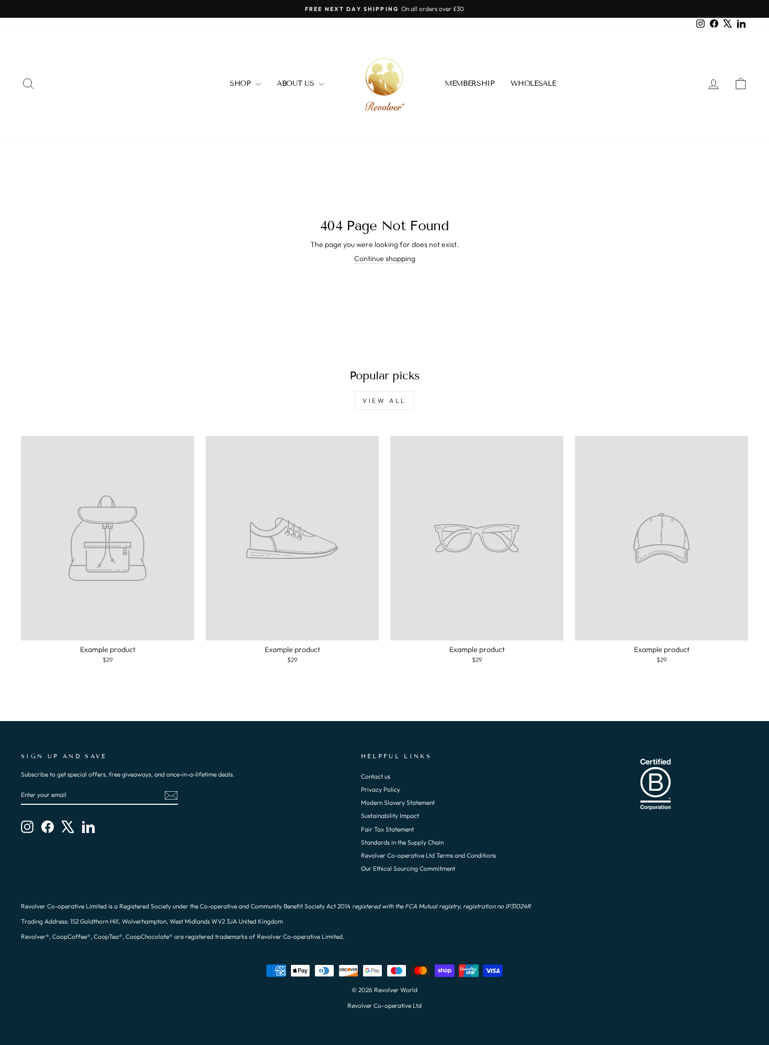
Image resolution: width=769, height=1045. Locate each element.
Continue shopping (384, 258)
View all (384, 400)
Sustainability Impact (390, 815)
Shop (241, 83)
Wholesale (533, 83)
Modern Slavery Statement (398, 802)
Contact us (375, 776)
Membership (470, 83)
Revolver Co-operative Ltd (384, 1005)
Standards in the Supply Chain (402, 842)
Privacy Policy (380, 789)
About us (296, 83)
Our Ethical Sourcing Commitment (408, 868)
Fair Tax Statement (387, 829)
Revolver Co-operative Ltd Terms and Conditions (428, 855)
